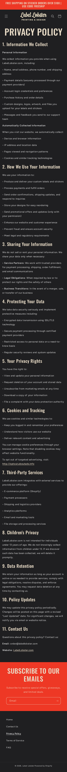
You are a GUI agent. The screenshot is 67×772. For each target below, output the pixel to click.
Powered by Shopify (43, 766)
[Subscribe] (57, 700)
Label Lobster (28, 766)
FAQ (8, 747)
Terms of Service (15, 740)
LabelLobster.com (23, 650)
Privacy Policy (13, 733)
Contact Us (12, 726)
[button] (6, 16)
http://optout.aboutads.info (18, 463)
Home (9, 719)
